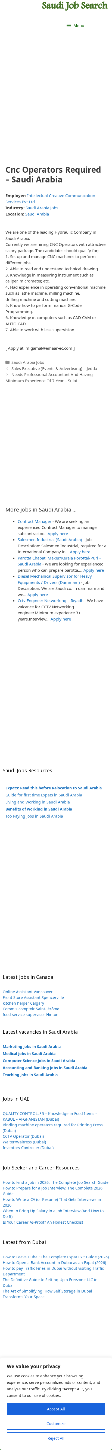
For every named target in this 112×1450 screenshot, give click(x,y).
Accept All (56, 1409)
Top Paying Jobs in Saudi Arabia (34, 816)
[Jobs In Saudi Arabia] (75, 5)
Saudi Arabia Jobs (42, 207)
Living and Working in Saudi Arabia (37, 802)
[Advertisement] (56, 101)
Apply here (58, 533)
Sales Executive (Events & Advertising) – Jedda (54, 368)
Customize (56, 1423)
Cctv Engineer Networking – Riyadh (50, 600)
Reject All (56, 1438)
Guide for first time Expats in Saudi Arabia (43, 795)
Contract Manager (34, 521)
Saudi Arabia (37, 214)
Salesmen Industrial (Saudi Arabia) (50, 539)
